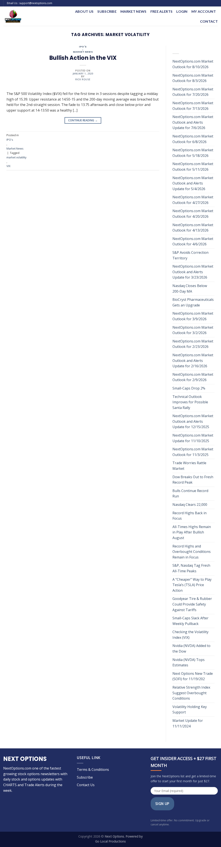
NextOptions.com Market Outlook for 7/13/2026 (192, 106)
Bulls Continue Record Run (190, 493)
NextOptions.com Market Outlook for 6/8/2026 (192, 139)
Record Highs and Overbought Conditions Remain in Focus (191, 552)
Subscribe (107, 11)
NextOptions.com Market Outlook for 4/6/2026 (192, 241)
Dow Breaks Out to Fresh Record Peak (192, 480)
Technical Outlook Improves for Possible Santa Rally (190, 402)
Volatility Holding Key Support (189, 709)
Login (182, 11)
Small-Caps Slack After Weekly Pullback (190, 621)
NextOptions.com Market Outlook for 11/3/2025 (192, 452)
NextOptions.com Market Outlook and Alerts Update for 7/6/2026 (192, 122)
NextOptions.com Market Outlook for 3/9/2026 (192, 316)
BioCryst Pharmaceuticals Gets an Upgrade (193, 302)
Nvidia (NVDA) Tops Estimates (188, 662)
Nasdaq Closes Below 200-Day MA (189, 288)
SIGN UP (162, 803)
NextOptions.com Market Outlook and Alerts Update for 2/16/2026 (192, 360)
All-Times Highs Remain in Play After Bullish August (191, 532)
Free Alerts (161, 11)
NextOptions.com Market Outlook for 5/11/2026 (192, 166)
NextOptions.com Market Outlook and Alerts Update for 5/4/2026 (192, 183)
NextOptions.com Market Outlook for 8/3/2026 (192, 78)
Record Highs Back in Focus (189, 516)
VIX (8, 166)
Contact (209, 21)
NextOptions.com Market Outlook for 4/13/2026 (192, 227)
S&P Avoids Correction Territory (190, 255)
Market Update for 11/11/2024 (187, 723)
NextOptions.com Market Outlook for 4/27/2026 (192, 200)
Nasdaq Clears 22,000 (189, 504)
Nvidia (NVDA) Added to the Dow (191, 648)
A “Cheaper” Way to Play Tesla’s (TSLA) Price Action (192, 585)
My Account (203, 11)
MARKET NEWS (133, 11)
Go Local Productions (110, 841)
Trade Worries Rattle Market (189, 466)
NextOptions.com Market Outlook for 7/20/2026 (192, 92)
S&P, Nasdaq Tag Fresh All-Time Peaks (191, 568)
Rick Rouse (82, 79)
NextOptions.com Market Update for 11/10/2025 (192, 438)
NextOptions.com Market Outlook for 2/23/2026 (192, 344)
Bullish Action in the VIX (83, 58)
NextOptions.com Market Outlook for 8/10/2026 (192, 64)
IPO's (83, 47)
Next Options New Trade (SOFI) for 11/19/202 (192, 676)
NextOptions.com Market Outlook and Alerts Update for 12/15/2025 (192, 421)
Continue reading (83, 120)
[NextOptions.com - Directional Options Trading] (32, 16)
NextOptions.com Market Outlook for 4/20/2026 (192, 213)
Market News (83, 52)
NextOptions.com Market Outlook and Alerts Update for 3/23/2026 (192, 272)
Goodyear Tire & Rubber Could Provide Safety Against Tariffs (192, 604)
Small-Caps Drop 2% (188, 388)
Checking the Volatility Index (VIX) (190, 634)
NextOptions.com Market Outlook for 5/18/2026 (192, 153)
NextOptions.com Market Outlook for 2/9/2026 (192, 377)
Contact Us (86, 784)
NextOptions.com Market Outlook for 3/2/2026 (192, 330)
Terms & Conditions (93, 769)
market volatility (16, 157)
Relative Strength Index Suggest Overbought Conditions (191, 693)
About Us (84, 11)
